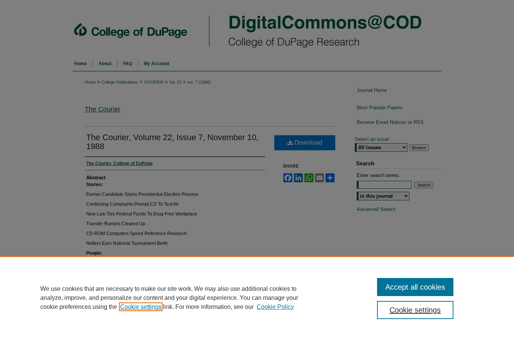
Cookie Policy (275, 307)
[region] (257, 297)
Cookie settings (140, 307)
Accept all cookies (415, 287)
